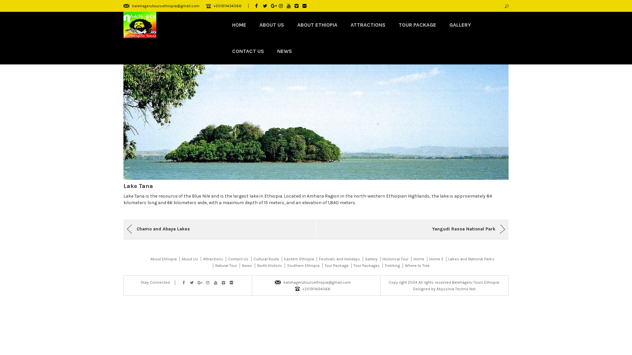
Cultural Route (266, 259)
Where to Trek (417, 265)
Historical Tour (395, 259)
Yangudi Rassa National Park (463, 229)
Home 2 (436, 259)
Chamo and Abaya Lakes (163, 229)
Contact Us (248, 51)
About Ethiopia (317, 25)
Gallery (460, 25)
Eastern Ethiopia (299, 259)
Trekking (392, 265)
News (284, 51)
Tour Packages (367, 265)
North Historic (269, 265)
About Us (271, 25)
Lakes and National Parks (471, 259)
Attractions (368, 25)
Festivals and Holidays (339, 259)
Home (239, 25)
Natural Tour (226, 265)
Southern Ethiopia (303, 265)
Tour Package (417, 25)
